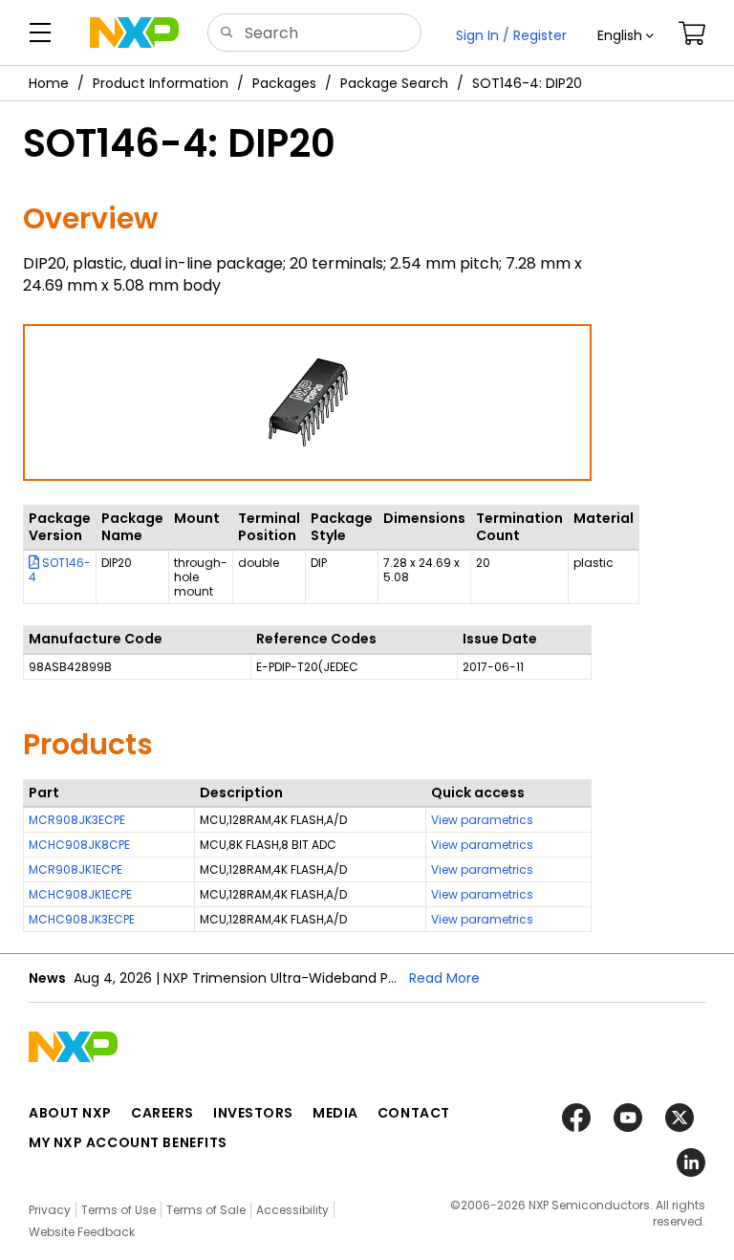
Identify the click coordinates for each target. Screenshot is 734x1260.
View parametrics (482, 820)
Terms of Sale (206, 1210)
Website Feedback (82, 1232)
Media (335, 1112)
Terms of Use (118, 1210)
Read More (444, 978)
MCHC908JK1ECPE (80, 894)
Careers (162, 1112)
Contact (414, 1112)
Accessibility (292, 1210)
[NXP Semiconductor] (134, 32)
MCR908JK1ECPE (75, 869)
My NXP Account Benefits (128, 1142)
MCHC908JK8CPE (79, 844)
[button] (625, 35)
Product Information (160, 83)
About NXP (70, 1112)
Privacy (50, 1210)
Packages (284, 83)
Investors (253, 1112)
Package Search (394, 83)
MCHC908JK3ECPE (82, 919)
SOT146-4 (60, 569)
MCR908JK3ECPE (77, 820)
